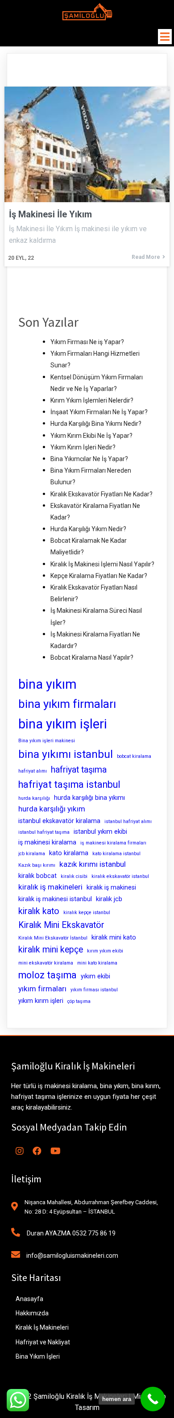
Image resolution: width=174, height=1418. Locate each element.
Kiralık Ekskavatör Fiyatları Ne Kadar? (101, 494)
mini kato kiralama (97, 963)
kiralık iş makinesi (111, 887)
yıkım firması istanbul (94, 990)
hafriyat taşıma (79, 770)
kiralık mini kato (113, 937)
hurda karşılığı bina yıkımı (89, 797)
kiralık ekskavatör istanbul (120, 876)
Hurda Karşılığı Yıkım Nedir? (88, 528)
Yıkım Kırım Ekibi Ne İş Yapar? (91, 435)
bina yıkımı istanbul (65, 754)
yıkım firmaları (42, 988)
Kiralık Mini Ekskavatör (61, 925)
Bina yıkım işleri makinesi (46, 741)
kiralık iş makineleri (50, 886)
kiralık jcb (109, 898)
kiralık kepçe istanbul (86, 912)
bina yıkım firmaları (67, 704)
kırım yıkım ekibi (105, 951)
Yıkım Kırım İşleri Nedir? (83, 447)
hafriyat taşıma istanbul (69, 784)
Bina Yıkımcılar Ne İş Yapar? (89, 458)
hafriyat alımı (32, 771)
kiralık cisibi (74, 876)
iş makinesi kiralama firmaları (113, 843)
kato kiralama (68, 853)
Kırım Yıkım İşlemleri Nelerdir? (91, 400)
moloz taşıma (47, 975)
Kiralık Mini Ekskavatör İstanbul (52, 938)
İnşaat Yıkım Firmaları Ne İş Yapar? (99, 412)
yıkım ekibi (95, 976)
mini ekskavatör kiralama (45, 963)
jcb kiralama (31, 854)
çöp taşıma (79, 1001)
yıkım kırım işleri (40, 1000)
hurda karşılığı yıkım (51, 808)
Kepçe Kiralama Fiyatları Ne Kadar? (98, 575)
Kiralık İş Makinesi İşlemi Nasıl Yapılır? (102, 564)
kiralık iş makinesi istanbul (55, 898)
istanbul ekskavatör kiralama (59, 820)
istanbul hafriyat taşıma (44, 832)
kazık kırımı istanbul (92, 864)
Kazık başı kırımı (36, 865)
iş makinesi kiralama (47, 842)
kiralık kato (38, 911)
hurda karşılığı (34, 798)
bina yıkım (47, 684)
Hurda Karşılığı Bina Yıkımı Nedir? (95, 423)
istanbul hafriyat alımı (128, 821)
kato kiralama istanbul (116, 854)
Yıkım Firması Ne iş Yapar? (87, 341)
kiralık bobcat (37, 875)
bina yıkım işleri (62, 724)
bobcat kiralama (134, 756)
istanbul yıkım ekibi (100, 831)
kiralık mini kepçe (50, 949)
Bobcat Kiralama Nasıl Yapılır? (91, 657)
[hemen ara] (153, 1399)
